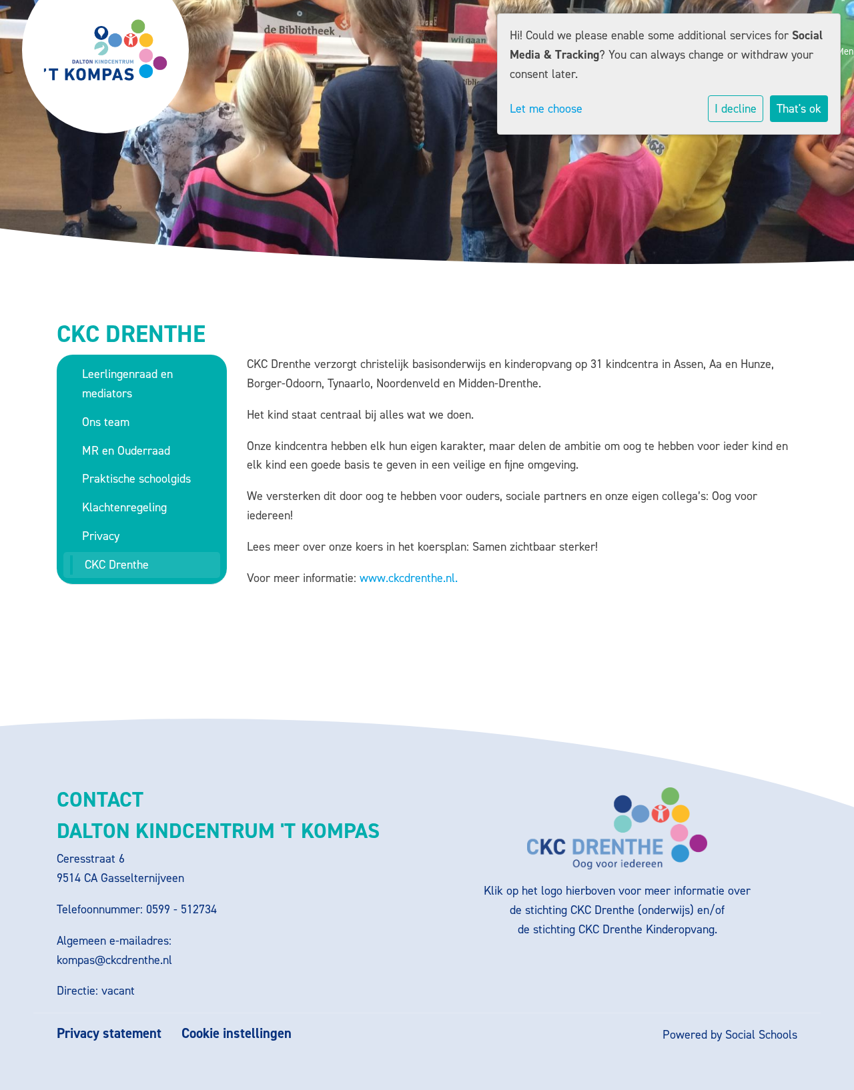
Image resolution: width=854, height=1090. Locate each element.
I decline (736, 109)
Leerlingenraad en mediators (127, 383)
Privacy (100, 536)
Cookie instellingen (236, 1034)
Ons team (105, 422)
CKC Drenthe (117, 565)
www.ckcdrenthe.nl (407, 578)
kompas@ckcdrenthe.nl (114, 960)
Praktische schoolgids (136, 479)
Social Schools (761, 1035)
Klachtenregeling (124, 507)
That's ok (799, 109)
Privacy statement (109, 1034)
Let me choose (546, 109)
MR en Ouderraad (126, 451)
